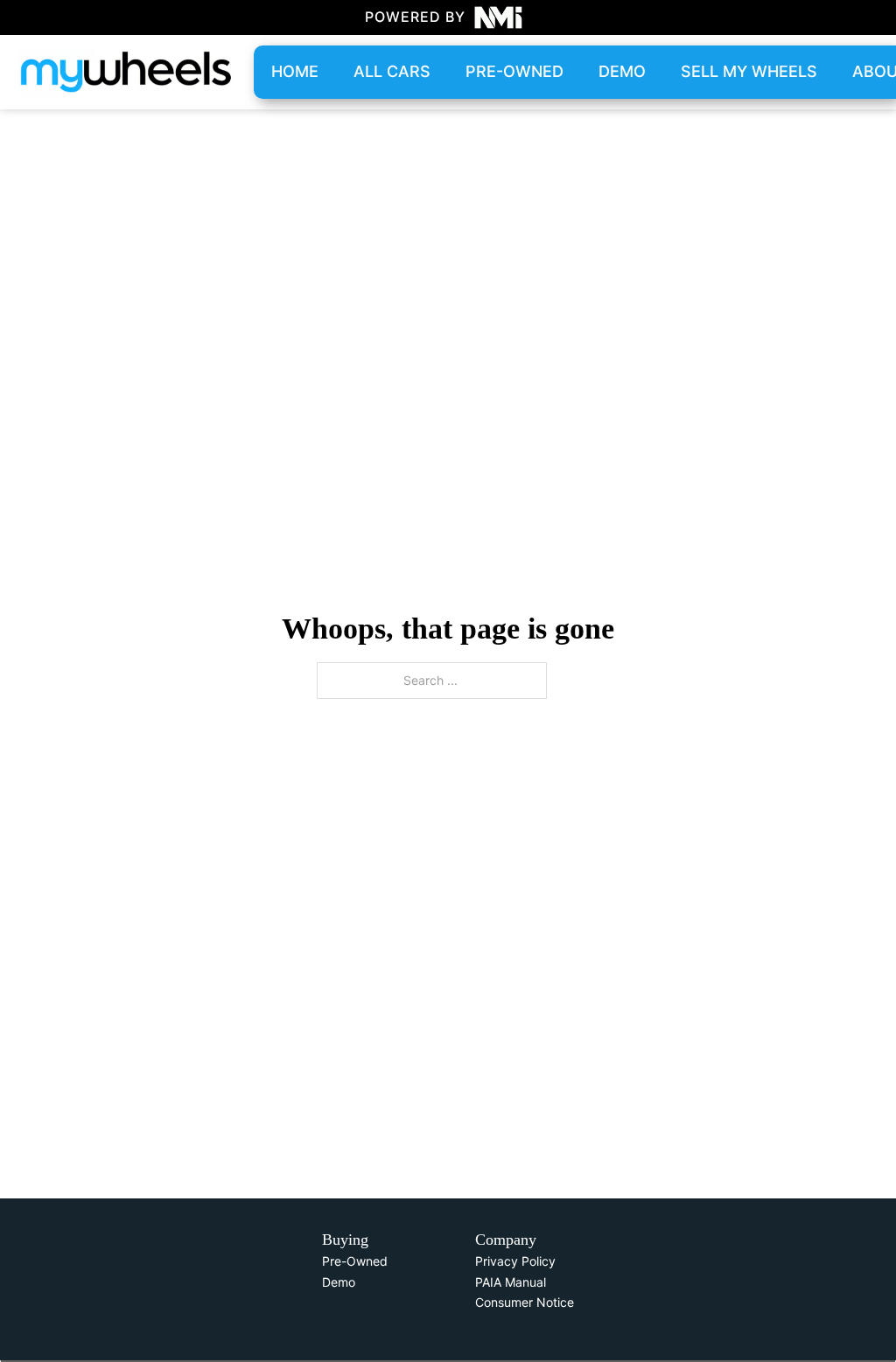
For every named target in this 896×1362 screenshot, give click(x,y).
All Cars (392, 71)
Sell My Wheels (749, 71)
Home (294, 71)
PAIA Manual (510, 1282)
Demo (622, 71)
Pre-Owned (355, 1261)
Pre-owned (515, 71)
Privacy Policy (515, 1261)
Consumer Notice (524, 1302)
